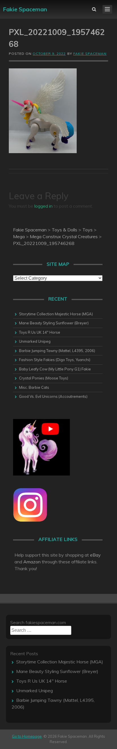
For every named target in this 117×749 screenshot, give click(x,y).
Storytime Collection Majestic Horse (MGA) (56, 314)
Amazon (32, 562)
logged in (43, 206)
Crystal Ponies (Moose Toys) (43, 378)
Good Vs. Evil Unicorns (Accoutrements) (53, 396)
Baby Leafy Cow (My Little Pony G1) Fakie (55, 369)
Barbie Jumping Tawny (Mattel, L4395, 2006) (57, 350)
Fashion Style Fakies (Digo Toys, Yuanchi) (54, 359)
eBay (95, 555)
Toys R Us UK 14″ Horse (39, 332)
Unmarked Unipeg (35, 341)
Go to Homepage (27, 736)
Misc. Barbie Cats (34, 387)
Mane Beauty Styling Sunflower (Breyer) (54, 323)
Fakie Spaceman (25, 9)
